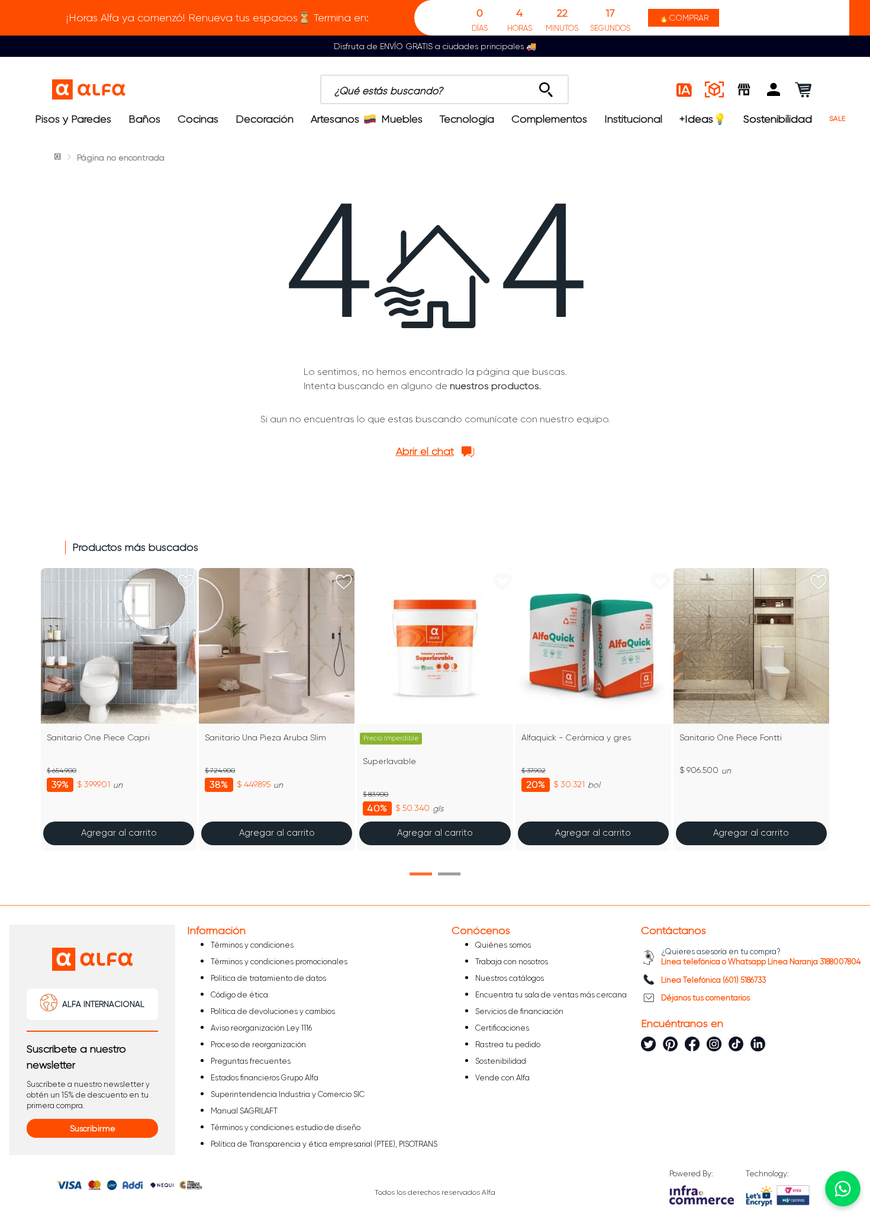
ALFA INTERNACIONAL (103, 1004)
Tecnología (467, 119)
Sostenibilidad (777, 119)
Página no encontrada (121, 157)
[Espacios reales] (714, 89)
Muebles (402, 119)
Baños (144, 119)
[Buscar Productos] (546, 86)
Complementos (549, 119)
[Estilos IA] (685, 89)
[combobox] (444, 89)
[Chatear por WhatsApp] (843, 1189)
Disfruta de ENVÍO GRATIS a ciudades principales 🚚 (435, 46)
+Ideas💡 (702, 119)
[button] (773, 89)
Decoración (265, 119)
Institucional (633, 119)
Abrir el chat (425, 451)
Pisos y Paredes (73, 119)
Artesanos (335, 119)
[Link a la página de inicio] (58, 157)
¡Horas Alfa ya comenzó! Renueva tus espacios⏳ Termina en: (217, 18)
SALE (837, 119)
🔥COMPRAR (683, 18)
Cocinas (198, 119)
